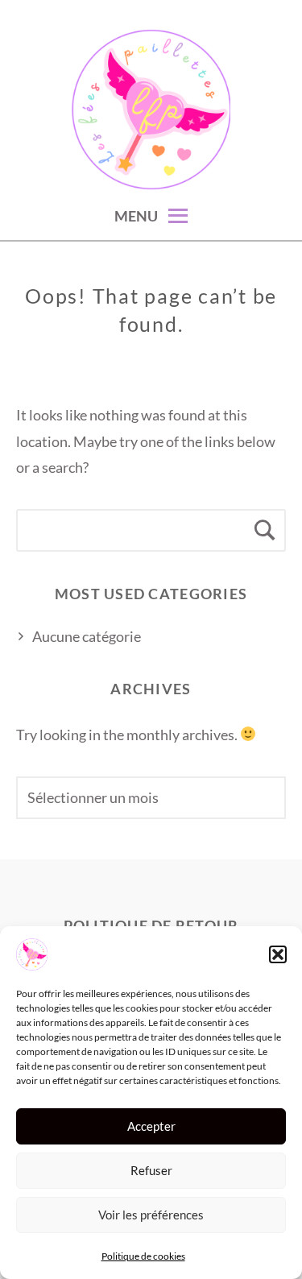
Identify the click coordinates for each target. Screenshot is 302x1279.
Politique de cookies (143, 1256)
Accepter (151, 1126)
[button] (278, 954)
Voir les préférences (151, 1214)
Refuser (151, 1170)
